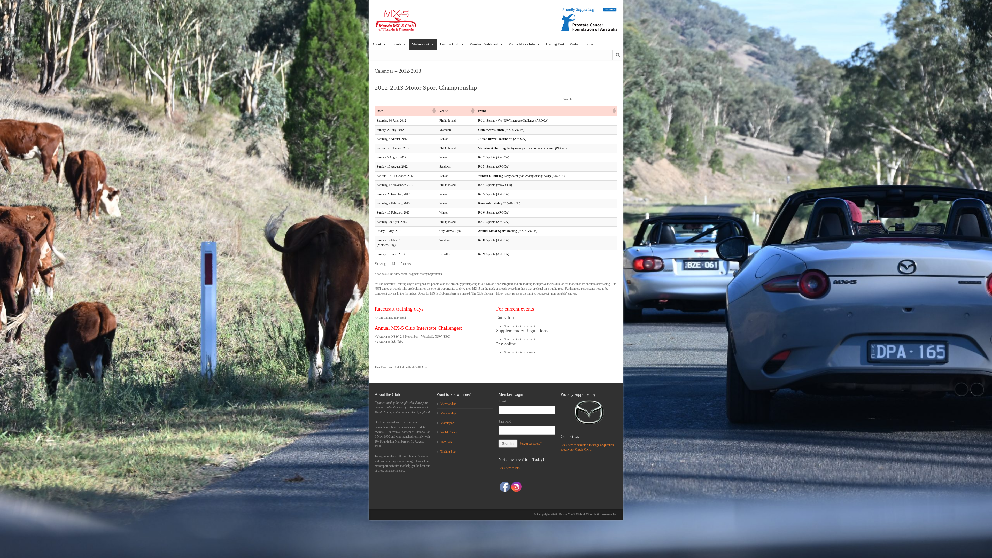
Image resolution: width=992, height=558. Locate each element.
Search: (567, 99)
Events (396, 44)
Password (505, 421)
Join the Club (449, 44)
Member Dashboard (483, 44)
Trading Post (554, 44)
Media (573, 44)
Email (502, 401)
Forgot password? (531, 443)
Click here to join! (510, 468)
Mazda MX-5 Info (521, 44)
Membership (448, 413)
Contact (589, 44)
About (376, 44)
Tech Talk (446, 442)
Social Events (448, 432)
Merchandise (448, 404)
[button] (433, 111)
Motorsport (420, 44)
